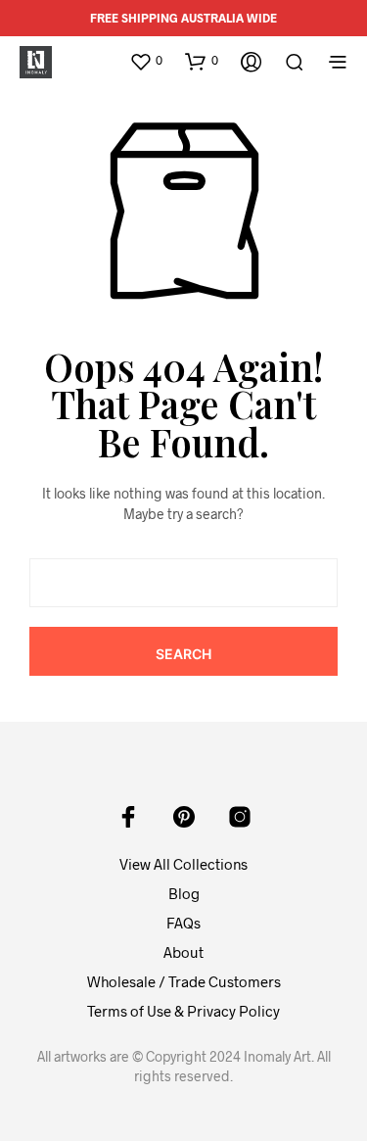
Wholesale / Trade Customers (184, 981)
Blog (184, 893)
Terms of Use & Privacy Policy (183, 1011)
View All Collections (183, 864)
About (183, 952)
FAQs (183, 922)
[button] (145, 61)
